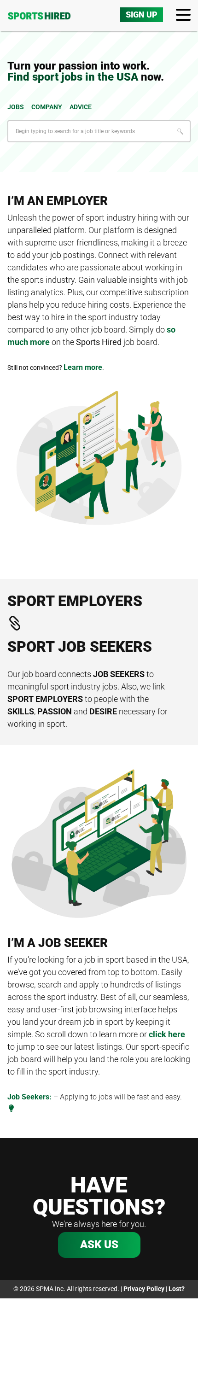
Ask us (99, 1244)
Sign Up (141, 14)
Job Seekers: (29, 1097)
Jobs (15, 107)
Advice (81, 107)
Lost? (177, 1288)
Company (46, 107)
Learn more (83, 367)
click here (167, 1034)
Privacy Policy (143, 1288)
